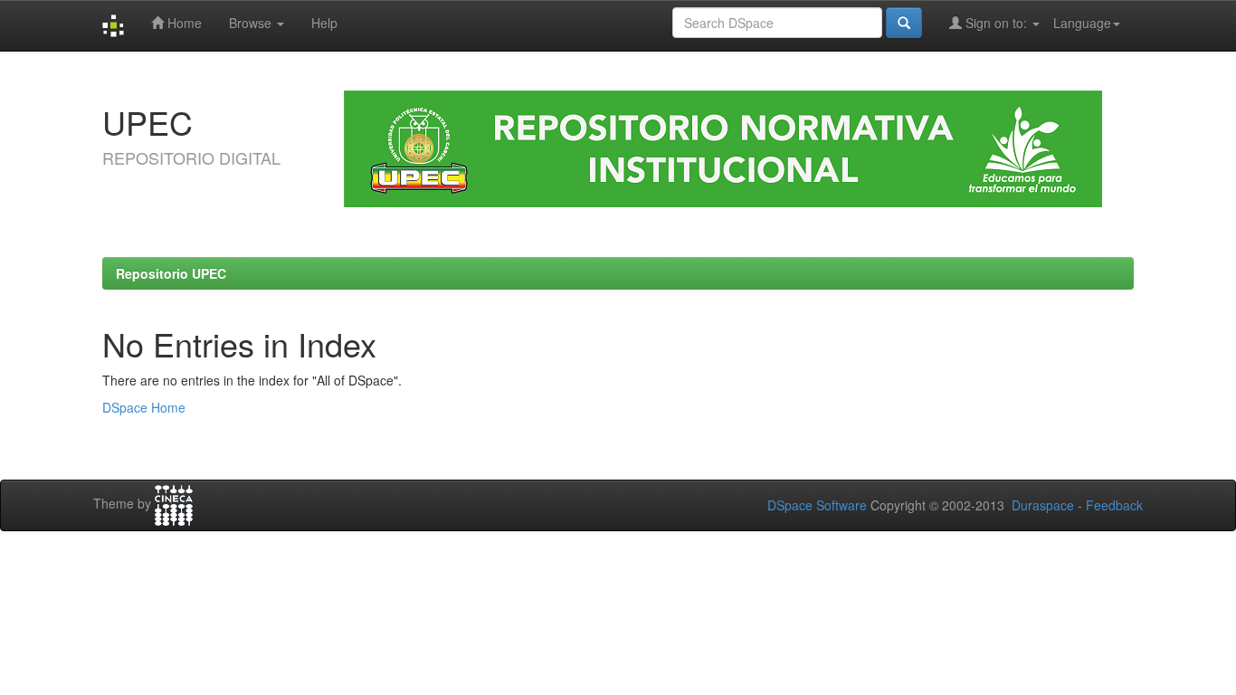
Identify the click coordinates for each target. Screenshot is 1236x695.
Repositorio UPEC (171, 273)
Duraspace (1043, 505)
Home (183, 23)
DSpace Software (817, 505)
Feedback (1114, 505)
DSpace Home (143, 407)
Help (324, 23)
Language (1082, 23)
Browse (252, 23)
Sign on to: (996, 23)
